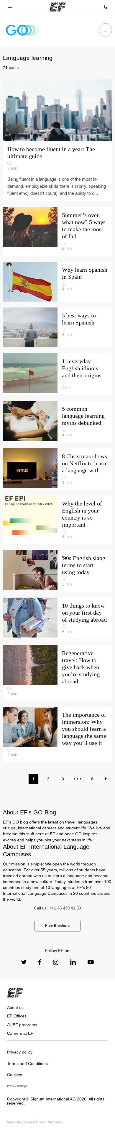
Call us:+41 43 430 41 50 (57, 908)
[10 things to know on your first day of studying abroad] (57, 618)
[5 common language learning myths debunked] (57, 421)
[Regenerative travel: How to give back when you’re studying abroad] (57, 673)
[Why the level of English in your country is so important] (57, 520)
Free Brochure (57, 925)
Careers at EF (20, 1033)
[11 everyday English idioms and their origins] (57, 374)
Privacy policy (19, 1052)
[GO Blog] (22, 30)
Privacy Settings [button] (17, 1086)
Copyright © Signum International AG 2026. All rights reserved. (55, 1101)
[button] (10, 7)
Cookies (14, 1074)
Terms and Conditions (27, 1063)
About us (15, 1007)
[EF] (58, 7)
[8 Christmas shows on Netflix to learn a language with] (57, 469)
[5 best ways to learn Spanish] (57, 327)
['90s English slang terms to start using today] (57, 571)
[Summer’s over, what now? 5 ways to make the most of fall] (57, 231)
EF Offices (17, 1016)
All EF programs (22, 1024)
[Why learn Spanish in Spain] (57, 282)
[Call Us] (105, 7)
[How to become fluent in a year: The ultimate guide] (57, 110)
